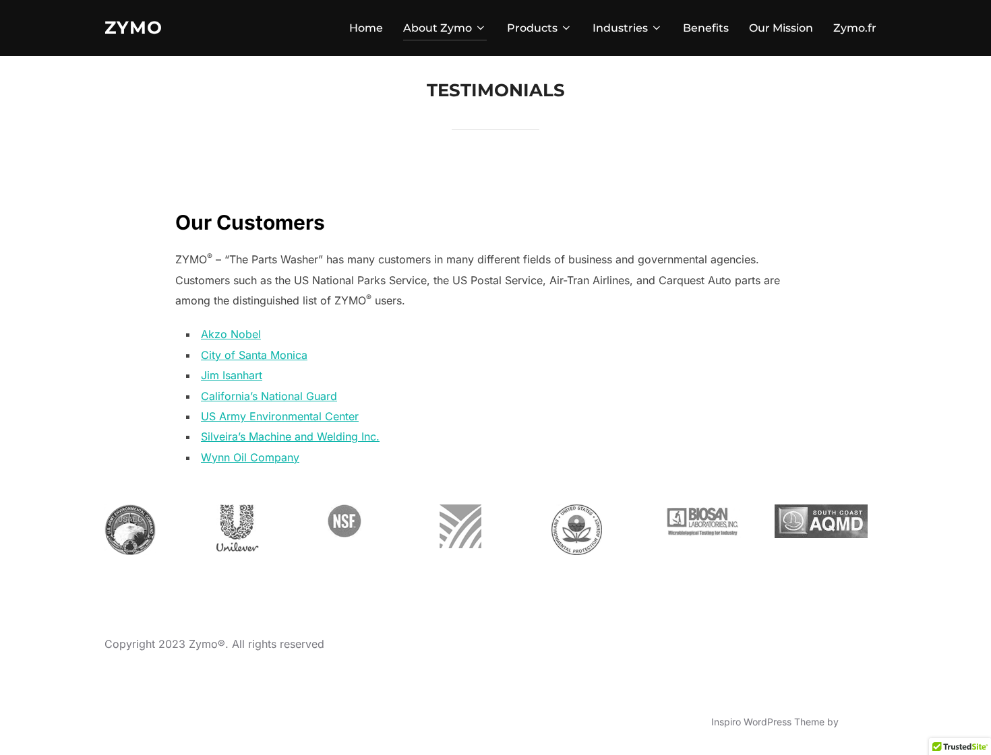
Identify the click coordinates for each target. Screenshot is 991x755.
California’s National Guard (269, 396)
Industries (620, 28)
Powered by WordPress (156, 721)
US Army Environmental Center (280, 416)
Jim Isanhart (231, 375)
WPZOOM (864, 721)
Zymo (133, 27)
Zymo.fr (854, 28)
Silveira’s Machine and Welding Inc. (290, 436)
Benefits (706, 28)
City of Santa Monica (254, 355)
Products (532, 28)
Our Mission (781, 28)
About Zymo (437, 28)
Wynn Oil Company (250, 457)
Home (366, 28)
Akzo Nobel (231, 334)
